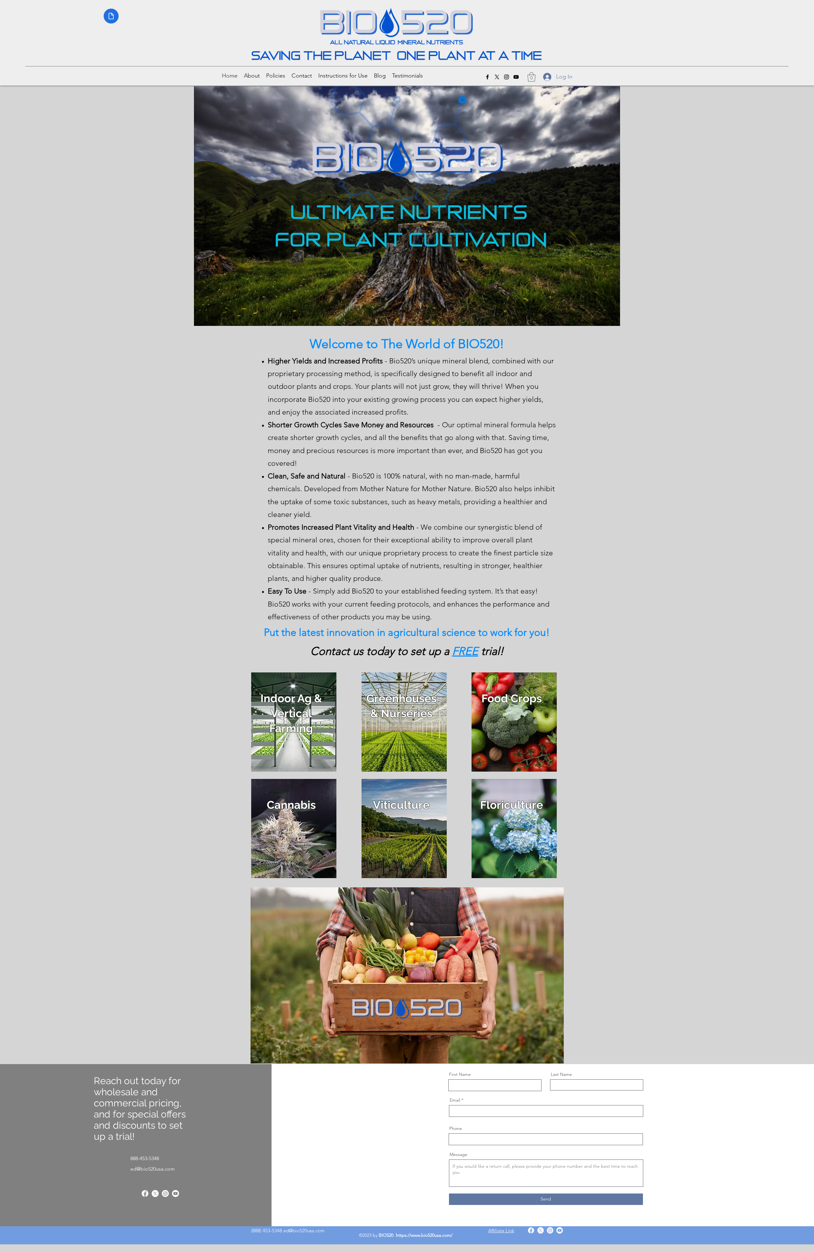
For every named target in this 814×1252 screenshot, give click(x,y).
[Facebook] (487, 77)
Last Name (561, 1074)
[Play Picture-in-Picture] (601, 317)
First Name (460, 1074)
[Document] (111, 16)
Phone (455, 1128)
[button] (275, 75)
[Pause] (202, 317)
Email (455, 1100)
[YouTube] (175, 1193)
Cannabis (291, 804)
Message (458, 1154)
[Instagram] (165, 1193)
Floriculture (511, 804)
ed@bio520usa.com (152, 1169)
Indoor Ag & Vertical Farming (291, 713)
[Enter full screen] (611, 317)
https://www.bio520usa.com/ (424, 1235)
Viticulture (401, 804)
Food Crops (511, 698)
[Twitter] (155, 1193)
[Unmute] (213, 317)
